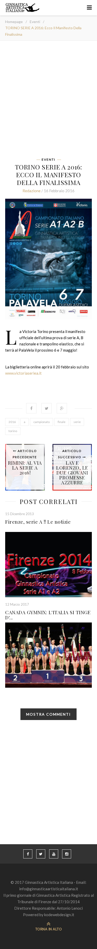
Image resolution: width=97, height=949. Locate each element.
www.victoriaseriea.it (23, 373)
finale (61, 422)
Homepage (14, 21)
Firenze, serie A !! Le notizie (38, 521)
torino (13, 431)
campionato (41, 422)
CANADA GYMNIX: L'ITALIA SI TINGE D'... (48, 615)
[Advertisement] (48, 100)
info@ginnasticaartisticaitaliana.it (48, 888)
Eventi (35, 21)
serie (77, 422)
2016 (12, 422)
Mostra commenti (48, 714)
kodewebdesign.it (59, 914)
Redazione (32, 190)
